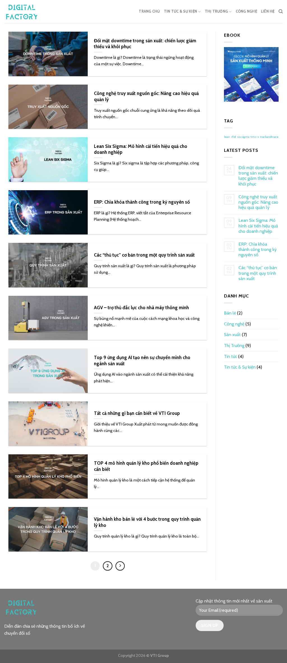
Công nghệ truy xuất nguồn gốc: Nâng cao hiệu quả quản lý (258, 202)
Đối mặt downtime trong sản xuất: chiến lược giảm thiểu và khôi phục (258, 176)
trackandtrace (269, 137)
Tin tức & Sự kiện (180, 11)
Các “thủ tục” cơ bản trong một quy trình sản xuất (258, 273)
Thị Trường (216, 11)
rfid (233, 137)
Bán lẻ (230, 313)
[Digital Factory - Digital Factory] (26, 11)
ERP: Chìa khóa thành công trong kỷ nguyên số (258, 249)
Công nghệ (246, 11)
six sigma (243, 137)
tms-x (255, 137)
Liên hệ (268, 11)
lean (227, 137)
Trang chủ (149, 11)
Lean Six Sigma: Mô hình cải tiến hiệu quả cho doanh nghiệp (258, 226)
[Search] (281, 11)
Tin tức (230, 356)
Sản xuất (232, 334)
